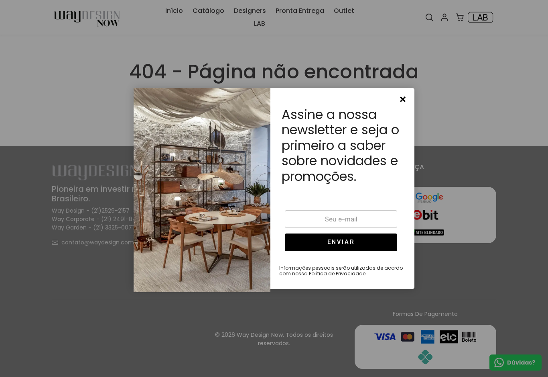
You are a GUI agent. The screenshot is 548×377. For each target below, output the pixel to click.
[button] (341, 242)
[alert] (274, 188)
